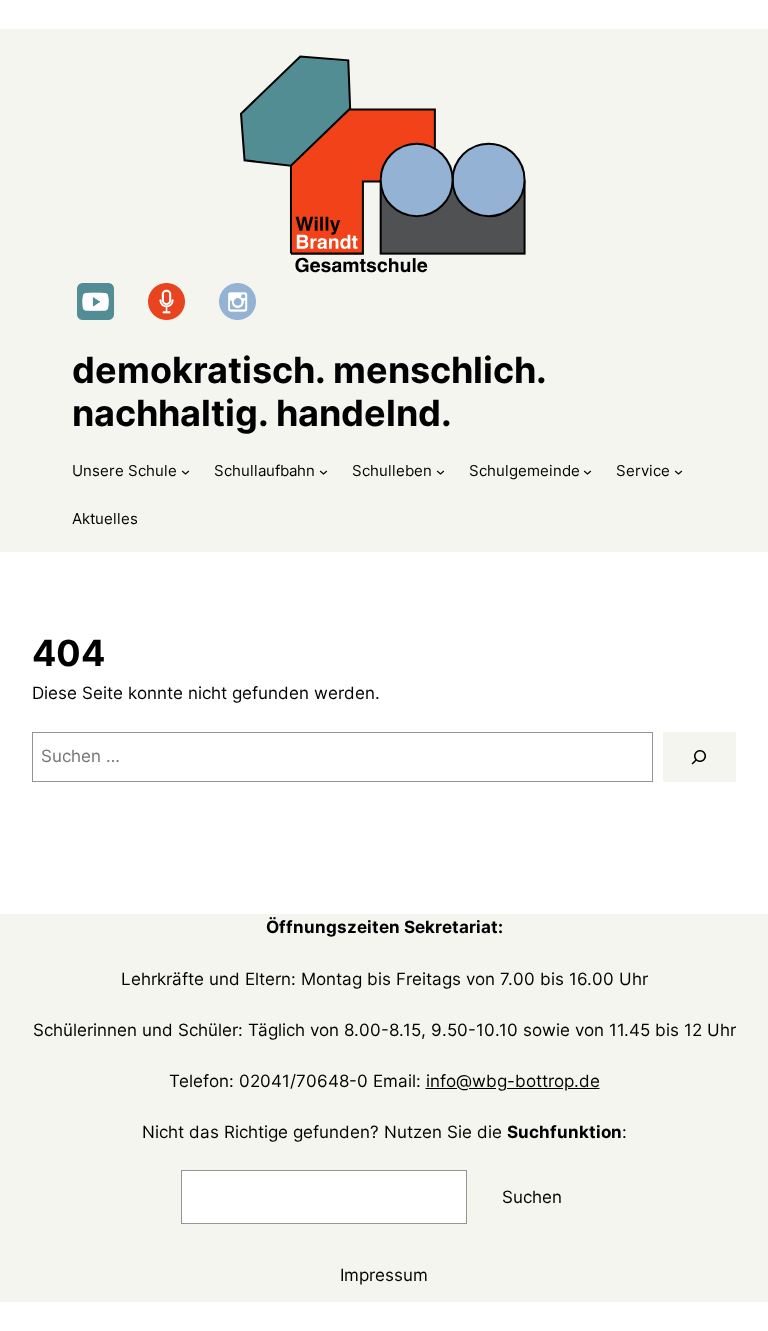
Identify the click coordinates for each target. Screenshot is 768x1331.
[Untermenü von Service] (678, 470)
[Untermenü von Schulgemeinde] (587, 470)
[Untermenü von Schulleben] (440, 470)
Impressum (384, 1275)
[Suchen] (699, 757)
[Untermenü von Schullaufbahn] (323, 470)
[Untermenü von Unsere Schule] (185, 470)
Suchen (532, 1197)
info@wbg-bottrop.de (513, 1081)
